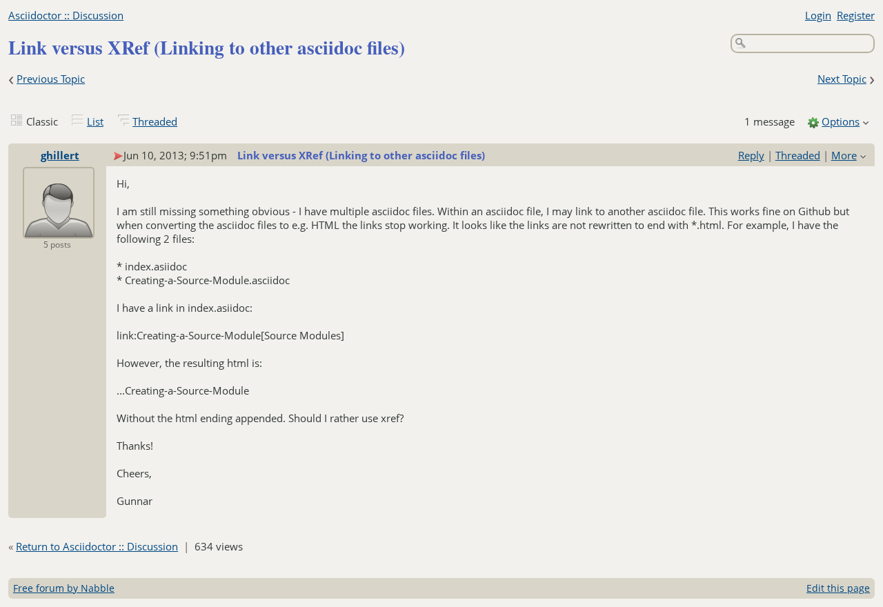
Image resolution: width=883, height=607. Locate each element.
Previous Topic (51, 79)
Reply (751, 155)
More (844, 155)
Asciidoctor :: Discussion (65, 15)
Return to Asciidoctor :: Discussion (97, 546)
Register (856, 15)
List (95, 121)
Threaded (154, 121)
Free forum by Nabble (64, 588)
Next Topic (841, 79)
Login (818, 15)
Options (841, 121)
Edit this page (838, 588)
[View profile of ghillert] (59, 229)
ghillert (60, 155)
